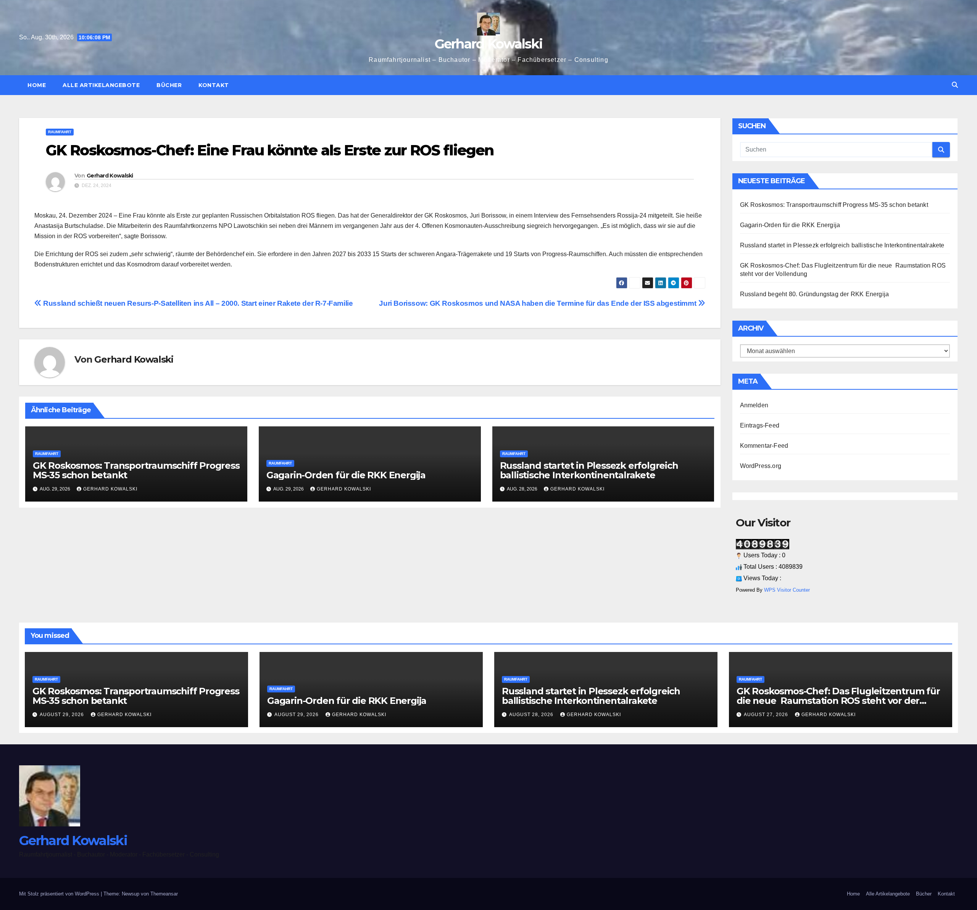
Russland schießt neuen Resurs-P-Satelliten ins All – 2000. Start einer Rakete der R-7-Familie (197, 303)
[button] (955, 85)
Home (36, 85)
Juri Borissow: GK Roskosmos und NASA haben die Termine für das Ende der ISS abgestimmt (538, 303)
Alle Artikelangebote (101, 85)
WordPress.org (761, 466)
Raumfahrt (59, 132)
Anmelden (754, 405)
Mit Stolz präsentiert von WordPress (60, 894)
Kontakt (213, 85)
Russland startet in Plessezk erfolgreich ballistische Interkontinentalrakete (589, 470)
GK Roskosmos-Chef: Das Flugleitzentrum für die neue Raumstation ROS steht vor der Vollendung (838, 701)
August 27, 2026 (767, 714)
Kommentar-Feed (764, 445)
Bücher (169, 85)
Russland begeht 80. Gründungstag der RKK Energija (815, 294)
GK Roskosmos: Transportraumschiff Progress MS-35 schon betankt (136, 470)
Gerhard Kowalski (489, 44)
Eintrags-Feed (760, 425)
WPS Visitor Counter (787, 590)
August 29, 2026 (62, 714)
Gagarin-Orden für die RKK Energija (346, 475)
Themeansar (164, 894)
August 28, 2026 (532, 714)
